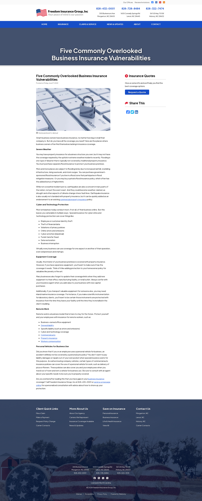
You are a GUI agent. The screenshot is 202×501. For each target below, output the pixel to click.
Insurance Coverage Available (81, 421)
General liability (47, 325)
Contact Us (143, 408)
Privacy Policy (102, 494)
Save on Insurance (114, 408)
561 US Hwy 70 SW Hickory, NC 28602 (123, 468)
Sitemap (79, 494)
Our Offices (128, 2)
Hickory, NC (141, 421)
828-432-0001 (105, 8)
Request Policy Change (45, 421)
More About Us (78, 408)
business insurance (96, 379)
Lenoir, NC (140, 417)
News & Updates (76, 425)
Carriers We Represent (78, 417)
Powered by (118, 494)
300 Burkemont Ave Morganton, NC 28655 (80, 468)
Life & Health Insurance (112, 421)
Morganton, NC (142, 413)
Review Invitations (142, 2)
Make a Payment (42, 417)
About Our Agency (77, 413)
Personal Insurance (110, 413)
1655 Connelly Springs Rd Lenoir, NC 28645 (102, 468)
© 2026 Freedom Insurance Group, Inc (101, 487)
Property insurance (49, 338)
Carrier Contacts (43, 425)
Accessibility (89, 494)
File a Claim (40, 413)
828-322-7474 (155, 8)
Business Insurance (110, 417)
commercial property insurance (73, 199)
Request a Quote (137, 92)
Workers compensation (51, 341)
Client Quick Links (47, 408)
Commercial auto (48, 335)
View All (106, 425)
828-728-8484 (131, 8)
